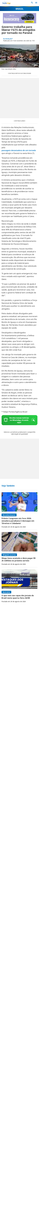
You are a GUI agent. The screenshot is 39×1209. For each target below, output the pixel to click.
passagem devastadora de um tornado (19, 150)
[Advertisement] (19, 98)
